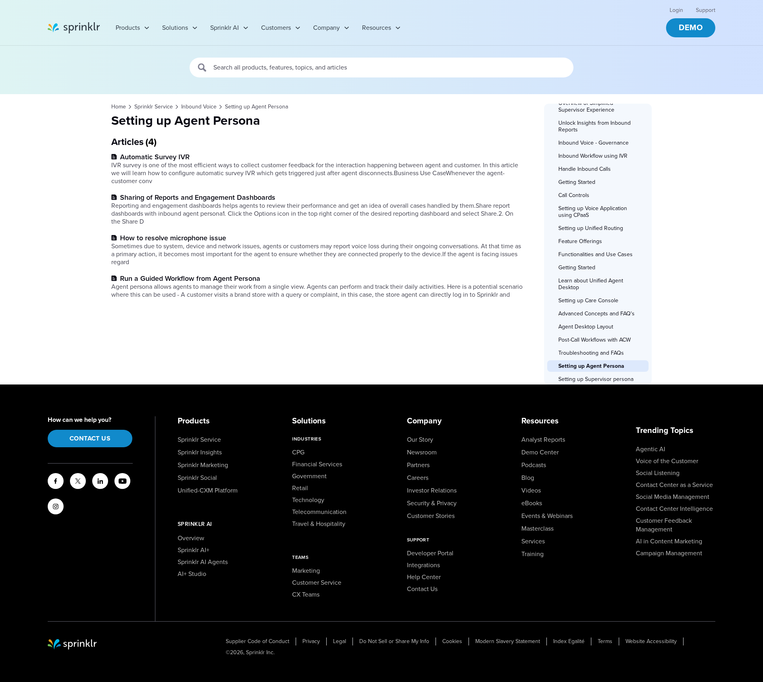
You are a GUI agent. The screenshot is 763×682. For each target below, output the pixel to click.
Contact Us (90, 438)
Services (533, 541)
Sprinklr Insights (200, 452)
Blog (527, 478)
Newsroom (422, 452)
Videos (531, 491)
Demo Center (540, 452)
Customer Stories (431, 516)
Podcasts (533, 465)
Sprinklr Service (199, 440)
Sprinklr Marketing (203, 465)
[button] (597, 106)
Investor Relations (432, 491)
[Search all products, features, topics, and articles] (202, 67)
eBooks (531, 503)
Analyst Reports (543, 440)
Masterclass (537, 529)
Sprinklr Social (197, 478)
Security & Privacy (432, 503)
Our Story (420, 440)
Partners (418, 465)
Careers (417, 478)
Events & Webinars (547, 516)
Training (532, 554)
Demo (691, 28)
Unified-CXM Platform (208, 491)
